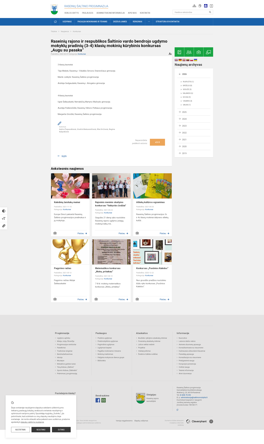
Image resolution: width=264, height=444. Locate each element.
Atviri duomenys (185, 373)
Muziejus (60, 361)
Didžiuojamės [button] (120, 21)
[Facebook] (98, 400)
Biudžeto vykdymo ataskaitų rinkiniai (152, 338)
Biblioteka (102, 361)
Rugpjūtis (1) (188, 82)
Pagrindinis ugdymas (106, 344)
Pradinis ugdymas (105, 338)
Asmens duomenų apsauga (190, 344)
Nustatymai (20, 430)
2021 (184, 140)
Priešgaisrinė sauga (186, 361)
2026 (184, 74)
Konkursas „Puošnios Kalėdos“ (152, 268)
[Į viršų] (211, 421)
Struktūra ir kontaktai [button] (167, 21)
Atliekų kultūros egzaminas (150, 202)
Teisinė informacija (186, 370)
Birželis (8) (187, 86)
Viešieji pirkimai (144, 351)
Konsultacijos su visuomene (190, 357)
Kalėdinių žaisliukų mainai (67, 202)
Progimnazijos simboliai (66, 344)
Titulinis (54, 31)
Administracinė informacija (111, 13)
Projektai (141, 348)
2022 (184, 133)
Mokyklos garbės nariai (66, 364)
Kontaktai (145, 13)
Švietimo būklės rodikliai (148, 354)
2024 (184, 119)
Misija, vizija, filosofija (65, 341)
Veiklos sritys (71, 13)
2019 (184, 153)
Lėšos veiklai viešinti (146, 344)
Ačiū (157, 142)
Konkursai (77, 31)
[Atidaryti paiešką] (210, 12)
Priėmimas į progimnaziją (67, 373)
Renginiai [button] (137, 21)
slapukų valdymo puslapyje (32, 422)
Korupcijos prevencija (187, 364)
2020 (184, 146)
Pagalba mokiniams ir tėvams (109, 351)
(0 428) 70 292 (185, 395)
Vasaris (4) (187, 101)
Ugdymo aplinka (63, 338)
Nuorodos (183, 338)
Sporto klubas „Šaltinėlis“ (67, 370)
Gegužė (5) (187, 89)
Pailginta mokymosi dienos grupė (111, 357)
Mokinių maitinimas (105, 354)
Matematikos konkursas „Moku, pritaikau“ (107, 270)
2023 (184, 126)
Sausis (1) (187, 105)
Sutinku (61, 430)
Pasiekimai (61, 348)
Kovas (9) (187, 97)
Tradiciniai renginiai (64, 351)
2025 (184, 112)
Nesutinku (41, 430)
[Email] (103, 400)
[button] (194, 5)
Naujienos (65, 31)
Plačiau (81, 233)
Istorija (59, 357)
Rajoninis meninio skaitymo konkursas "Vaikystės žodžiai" (110, 204)
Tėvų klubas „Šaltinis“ (65, 367)
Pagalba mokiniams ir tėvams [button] (92, 21)
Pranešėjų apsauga (186, 354)
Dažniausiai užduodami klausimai (192, 351)
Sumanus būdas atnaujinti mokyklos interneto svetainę (174, 423)
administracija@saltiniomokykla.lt (194, 397)
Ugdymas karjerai (105, 348)
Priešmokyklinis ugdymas (108, 341)
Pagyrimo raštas (62, 268)
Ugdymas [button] (67, 21)
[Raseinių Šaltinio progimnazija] (54, 8)
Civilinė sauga (184, 367)
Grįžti (64, 156)
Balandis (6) (188, 93)
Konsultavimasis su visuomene (191, 348)
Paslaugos (87, 13)
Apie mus (132, 13)
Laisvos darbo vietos (187, 341)
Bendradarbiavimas (64, 354)
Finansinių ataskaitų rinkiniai (149, 341)
